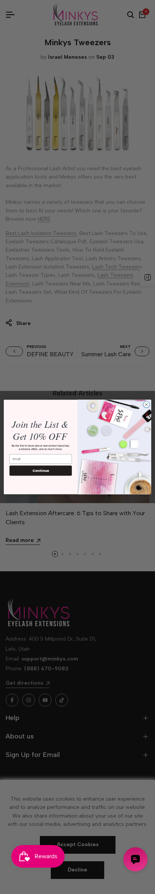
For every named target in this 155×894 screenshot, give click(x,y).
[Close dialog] (146, 404)
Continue (40, 470)
